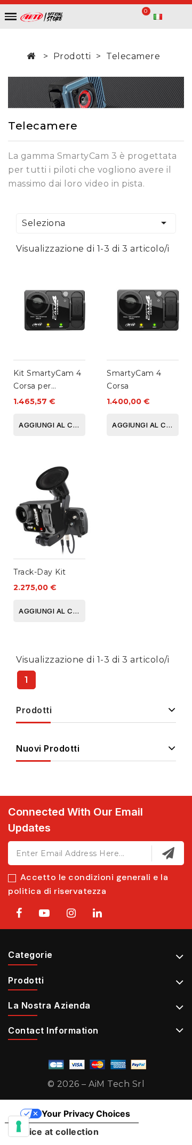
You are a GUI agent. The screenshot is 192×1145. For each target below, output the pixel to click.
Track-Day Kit (39, 572)
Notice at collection (56, 1131)
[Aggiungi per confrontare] (78, 281)
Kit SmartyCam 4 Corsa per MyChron (47, 386)
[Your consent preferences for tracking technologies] (19, 1126)
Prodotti (34, 710)
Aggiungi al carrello (52, 425)
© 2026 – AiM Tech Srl (96, 1084)
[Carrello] (142, 17)
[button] (111, 17)
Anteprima (78, 302)
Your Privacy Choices (86, 1113)
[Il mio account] (128, 16)
